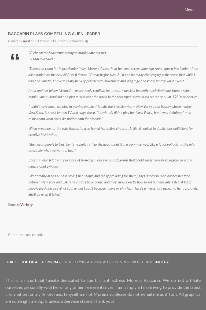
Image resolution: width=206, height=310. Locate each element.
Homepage (51, 262)
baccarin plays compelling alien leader (54, 33)
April (26, 41)
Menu (189, 10)
